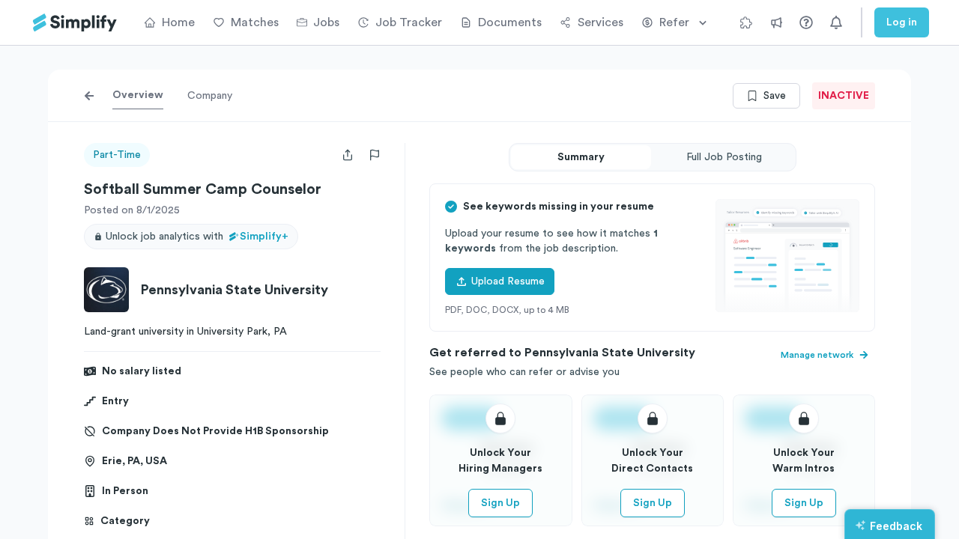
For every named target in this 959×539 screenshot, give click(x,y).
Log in (901, 22)
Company (209, 96)
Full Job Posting (724, 157)
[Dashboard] (75, 22)
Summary (581, 157)
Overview (137, 95)
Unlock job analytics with (197, 236)
